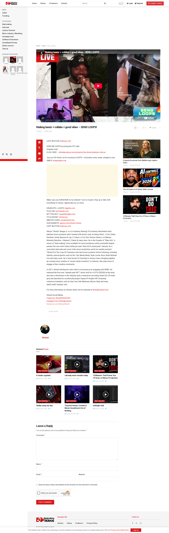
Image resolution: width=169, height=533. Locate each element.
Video (44, 46)
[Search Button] (105, 3)
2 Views (125, 165)
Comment (40, 435)
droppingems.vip (59, 160)
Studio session (8, 46)
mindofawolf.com (67, 220)
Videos (43, 3)
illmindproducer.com (100, 290)
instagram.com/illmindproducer (59, 301)
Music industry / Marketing (12, 33)
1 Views (125, 221)
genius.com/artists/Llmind (70, 223)
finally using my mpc (44, 405)
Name (39, 464)
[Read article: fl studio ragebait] (48, 364)
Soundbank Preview (9, 43)
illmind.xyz (63, 217)
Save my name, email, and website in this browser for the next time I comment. (68, 485)
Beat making (7, 24)
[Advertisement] (13, 115)
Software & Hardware (10, 39)
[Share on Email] (39, 153)
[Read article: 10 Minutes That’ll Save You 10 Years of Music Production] (105, 364)
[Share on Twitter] (39, 148)
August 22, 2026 (70, 414)
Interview (5, 27)
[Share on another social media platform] (39, 159)
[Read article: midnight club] (105, 394)
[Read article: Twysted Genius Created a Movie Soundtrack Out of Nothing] (77, 394)
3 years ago (48, 131)
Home (34, 3)
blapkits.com (70, 208)
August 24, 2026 (99, 381)
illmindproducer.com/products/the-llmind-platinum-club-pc (82, 152)
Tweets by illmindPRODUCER (58, 298)
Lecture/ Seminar (8, 30)
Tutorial (5, 49)
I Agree (136, 530)
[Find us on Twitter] (7, 154)
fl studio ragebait (43, 375)
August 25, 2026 (70, 378)
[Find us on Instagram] (11, 154)
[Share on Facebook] (39, 142)
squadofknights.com (67, 214)
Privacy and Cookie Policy (119, 530)
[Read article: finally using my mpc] (48, 394)
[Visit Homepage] (15, 3)
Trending (5, 16)
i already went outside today (76, 375)
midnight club (98, 405)
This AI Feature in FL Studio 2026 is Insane (138, 189)
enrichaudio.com (62, 211)
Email (39, 474)
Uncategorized (8, 36)
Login (130, 3)
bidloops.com (65, 141)
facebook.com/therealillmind (58, 304)
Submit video (156, 3)
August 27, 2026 (42, 378)
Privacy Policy (92, 523)
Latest (4, 13)
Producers (53, 3)
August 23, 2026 (42, 408)
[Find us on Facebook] (2, 154)
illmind (45, 337)
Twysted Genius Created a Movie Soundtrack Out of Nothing (76, 408)
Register (139, 3)
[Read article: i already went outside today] (77, 364)
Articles (64, 3)
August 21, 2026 (99, 408)
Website (82, 474)
